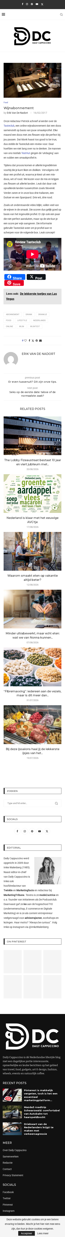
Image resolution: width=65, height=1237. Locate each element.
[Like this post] (25, 340)
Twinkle (8, 890)
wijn (21, 326)
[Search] (61, 14)
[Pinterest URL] (13, 961)
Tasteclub (9, 125)
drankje (42, 314)
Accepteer (26, 1233)
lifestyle (22, 320)
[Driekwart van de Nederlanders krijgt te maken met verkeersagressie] (12, 1128)
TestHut (25, 153)
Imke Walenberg (12, 867)
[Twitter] (42, 4)
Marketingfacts (25, 890)
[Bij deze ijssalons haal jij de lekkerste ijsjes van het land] (32, 724)
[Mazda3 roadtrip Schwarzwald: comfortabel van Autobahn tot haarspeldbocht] (12, 1112)
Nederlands (39, 320)
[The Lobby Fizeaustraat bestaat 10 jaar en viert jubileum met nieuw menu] (32, 435)
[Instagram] (27, 4)
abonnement (13, 314)
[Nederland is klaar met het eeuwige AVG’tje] (32, 493)
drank (29, 314)
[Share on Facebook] (29, 340)
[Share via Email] (40, 340)
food (8, 320)
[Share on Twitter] (33, 340)
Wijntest (35, 326)
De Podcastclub (48, 899)
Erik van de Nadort (17, 112)
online (9, 326)
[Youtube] (37, 4)
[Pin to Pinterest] (37, 340)
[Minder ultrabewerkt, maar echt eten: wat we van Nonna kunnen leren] (32, 609)
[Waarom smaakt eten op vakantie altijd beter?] (32, 551)
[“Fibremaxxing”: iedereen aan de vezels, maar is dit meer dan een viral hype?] (32, 666)
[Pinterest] (32, 4)
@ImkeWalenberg (39, 927)
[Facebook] (22, 4)
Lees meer (43, 1233)
